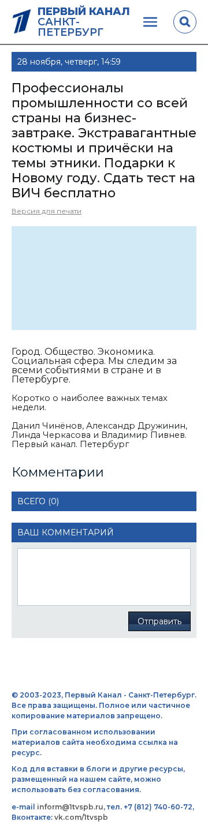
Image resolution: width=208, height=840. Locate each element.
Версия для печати (46, 211)
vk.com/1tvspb (81, 817)
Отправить (159, 621)
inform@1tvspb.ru (70, 806)
